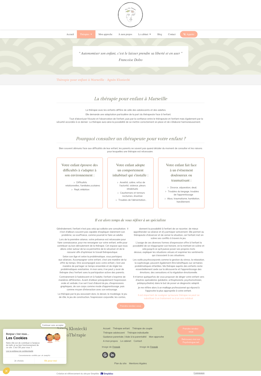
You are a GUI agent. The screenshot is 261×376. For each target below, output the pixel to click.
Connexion (199, 373)
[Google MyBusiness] (105, 355)
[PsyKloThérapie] (130, 27)
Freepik (116, 346)
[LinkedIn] (112, 355)
